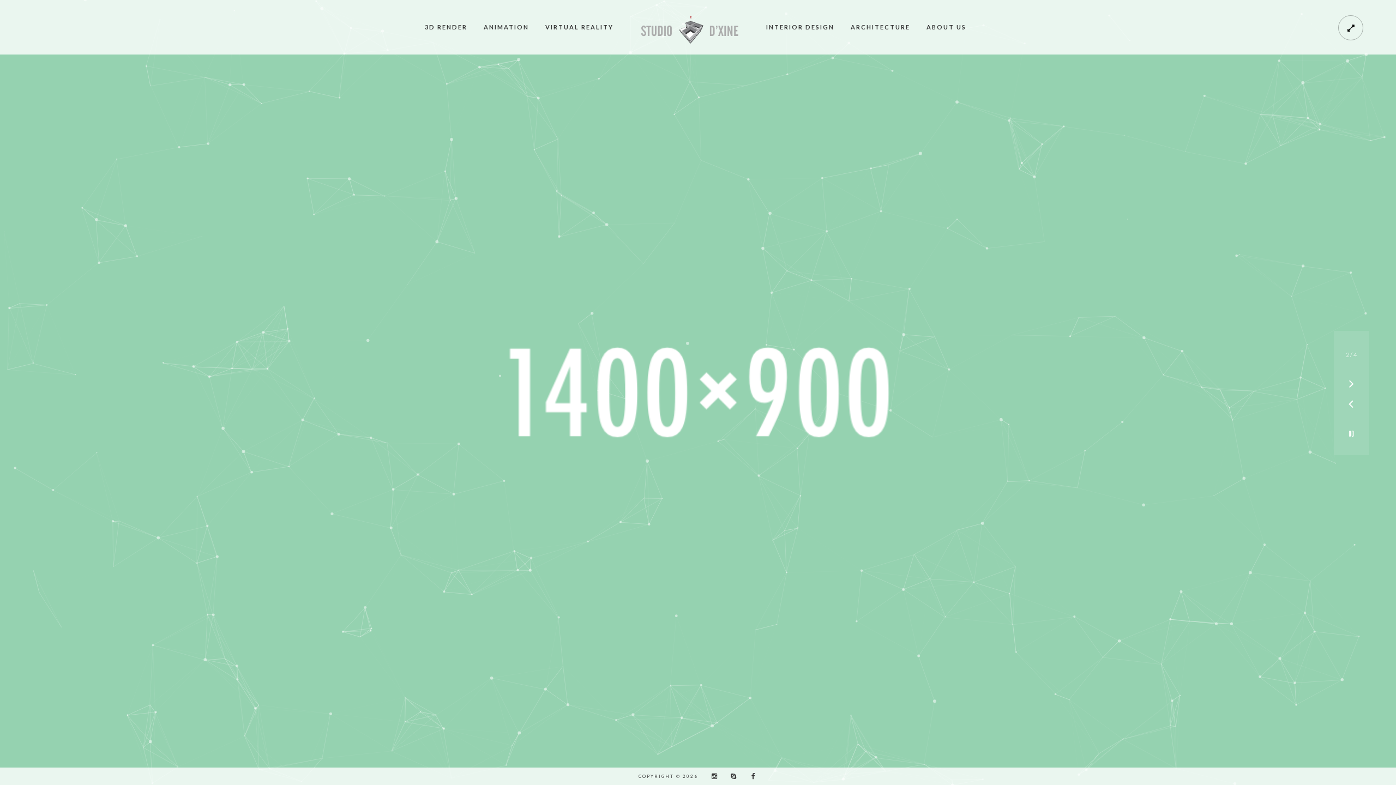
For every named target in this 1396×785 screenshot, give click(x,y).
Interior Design (800, 27)
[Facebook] (749, 776)
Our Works (698, 429)
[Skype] (730, 776)
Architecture (880, 27)
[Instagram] (711, 776)
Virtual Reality (579, 27)
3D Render (446, 27)
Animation (506, 27)
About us (946, 27)
